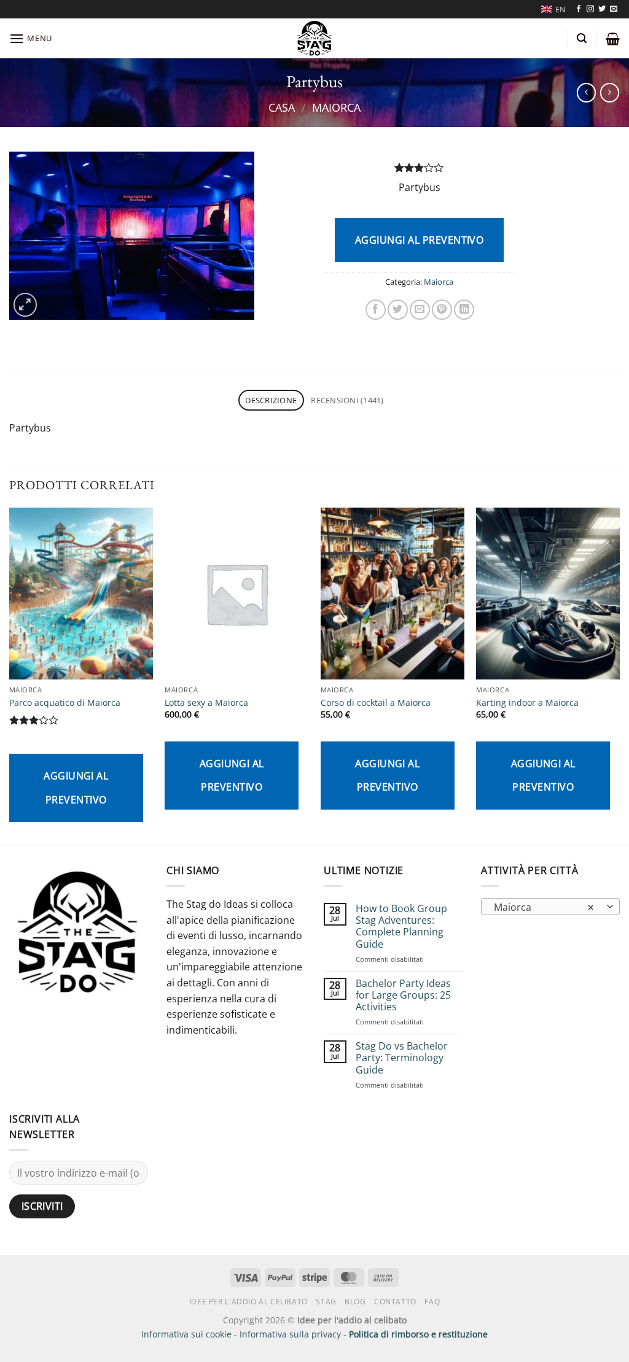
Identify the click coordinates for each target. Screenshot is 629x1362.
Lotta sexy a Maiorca (206, 702)
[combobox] (550, 906)
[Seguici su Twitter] (602, 9)
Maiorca (336, 107)
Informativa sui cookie (186, 1334)
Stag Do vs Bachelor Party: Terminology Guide (402, 1058)
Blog (355, 1301)
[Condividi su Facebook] (375, 310)
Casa (281, 107)
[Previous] (10, 674)
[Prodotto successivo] (586, 92)
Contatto (395, 1301)
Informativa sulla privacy (290, 1334)
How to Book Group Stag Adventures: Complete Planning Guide (401, 926)
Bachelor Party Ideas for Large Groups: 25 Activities (403, 995)
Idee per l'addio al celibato (248, 1301)
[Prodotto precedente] (609, 92)
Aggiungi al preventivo (419, 240)
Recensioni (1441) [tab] (347, 400)
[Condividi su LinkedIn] (464, 310)
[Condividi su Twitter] (398, 310)
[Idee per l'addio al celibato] (315, 38)
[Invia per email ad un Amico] (420, 310)
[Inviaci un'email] (613, 9)
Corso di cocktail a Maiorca (376, 702)
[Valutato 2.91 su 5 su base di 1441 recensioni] (419, 167)
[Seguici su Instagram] (590, 9)
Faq (432, 1301)
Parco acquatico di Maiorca (64, 702)
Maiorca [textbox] (544, 907)
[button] (30, 38)
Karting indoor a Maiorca (527, 702)
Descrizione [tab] (271, 400)
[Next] (619, 674)
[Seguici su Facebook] (578, 9)
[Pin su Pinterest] (442, 310)
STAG (326, 1301)
